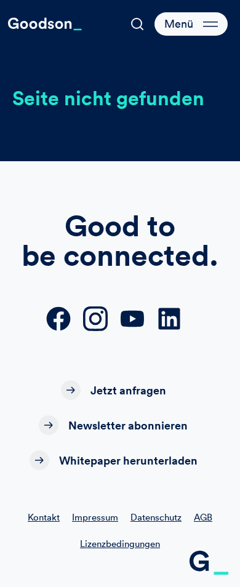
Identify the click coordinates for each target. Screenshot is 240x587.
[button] (137, 24)
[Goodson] (45, 24)
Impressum (95, 517)
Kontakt (44, 517)
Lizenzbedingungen (120, 543)
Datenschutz (156, 517)
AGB (203, 517)
